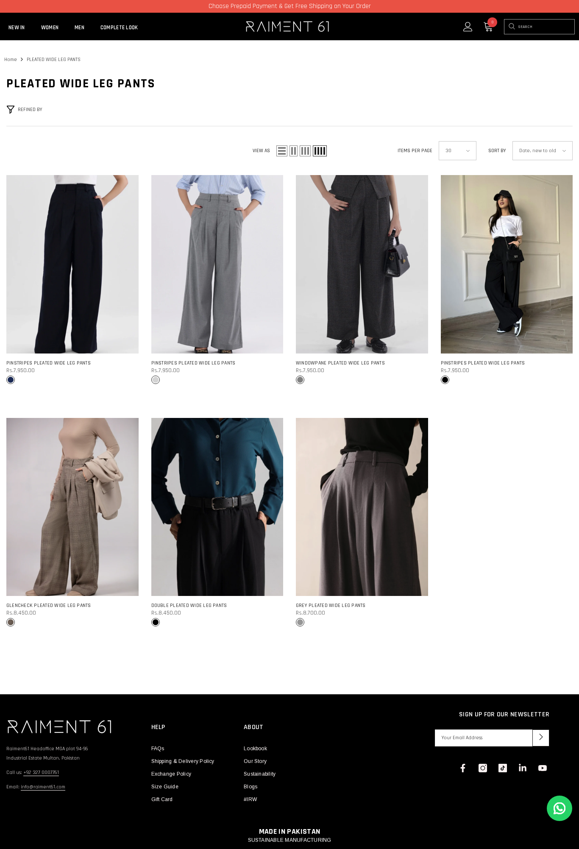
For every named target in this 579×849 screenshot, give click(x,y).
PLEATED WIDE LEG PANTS (54, 59)
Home (10, 59)
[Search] (511, 26)
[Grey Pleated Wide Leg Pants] (362, 507)
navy (10, 380)
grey (300, 622)
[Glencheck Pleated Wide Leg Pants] (72, 507)
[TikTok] (502, 768)
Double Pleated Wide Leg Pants (189, 605)
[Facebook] (463, 768)
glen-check (10, 622)
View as (261, 151)
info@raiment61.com (43, 787)
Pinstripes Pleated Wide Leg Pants (48, 363)
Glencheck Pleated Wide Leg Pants (48, 605)
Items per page (415, 151)
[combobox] (546, 26)
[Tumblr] (522, 768)
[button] (281, 150)
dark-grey (300, 380)
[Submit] (540, 737)
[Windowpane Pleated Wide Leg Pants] (362, 264)
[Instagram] (483, 768)
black (445, 380)
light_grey (155, 380)
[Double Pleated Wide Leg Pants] (217, 507)
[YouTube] (542, 768)
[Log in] (468, 26)
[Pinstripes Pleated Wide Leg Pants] (72, 264)
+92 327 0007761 (41, 772)
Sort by (497, 151)
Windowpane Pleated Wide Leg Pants (340, 363)
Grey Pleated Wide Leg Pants (330, 605)
